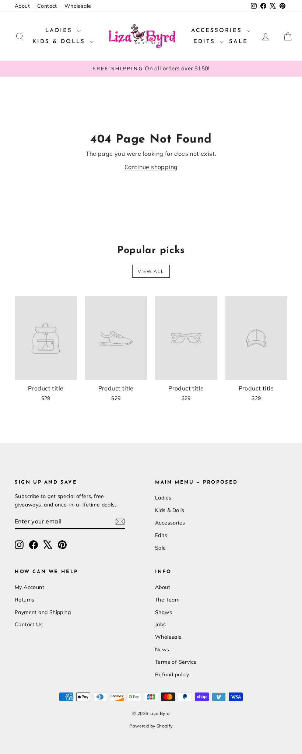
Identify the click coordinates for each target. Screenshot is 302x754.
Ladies (60, 31)
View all (151, 271)
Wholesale (77, 6)
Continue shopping (151, 167)
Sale (238, 42)
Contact (47, 6)
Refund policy (172, 674)
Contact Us (29, 624)
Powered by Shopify (150, 726)
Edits (205, 42)
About (22, 6)
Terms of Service (176, 662)
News (162, 649)
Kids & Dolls (60, 42)
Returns (25, 599)
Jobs (160, 624)
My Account (29, 587)
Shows (163, 612)
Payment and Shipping (43, 612)
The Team (167, 599)
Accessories (218, 31)
